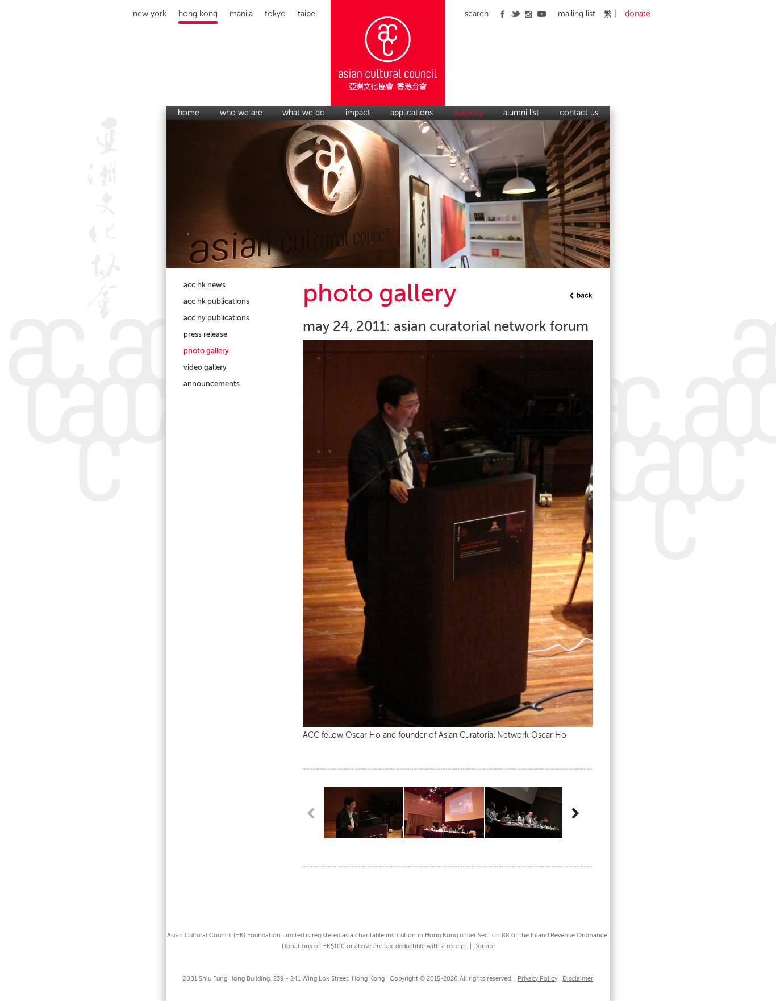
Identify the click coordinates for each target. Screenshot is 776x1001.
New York (149, 14)
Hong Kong (198, 14)
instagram (528, 14)
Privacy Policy (537, 978)
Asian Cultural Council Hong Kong (388, 53)
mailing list (576, 14)
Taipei (307, 14)
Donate (484, 946)
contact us (579, 113)
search (477, 14)
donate (637, 14)
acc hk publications (216, 301)
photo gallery (206, 350)
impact (357, 113)
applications (411, 113)
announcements (211, 383)
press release (205, 334)
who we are (241, 113)
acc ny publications (216, 317)
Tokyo (275, 14)
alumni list (521, 113)
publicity (468, 113)
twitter (515, 14)
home (188, 113)
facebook (502, 14)
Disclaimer (577, 978)
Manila (241, 14)
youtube (541, 14)
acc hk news (204, 284)
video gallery (205, 367)
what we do (303, 113)
